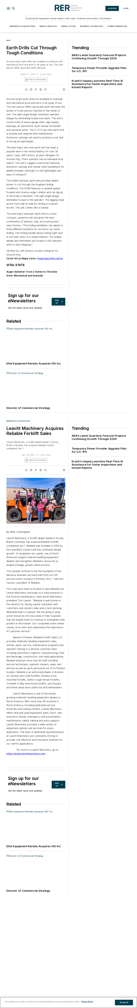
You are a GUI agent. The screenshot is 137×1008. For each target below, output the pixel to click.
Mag (8, 40)
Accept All (124, 1002)
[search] (14, 8)
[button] (8, 8)
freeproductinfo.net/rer (50, 258)
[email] (45, 89)
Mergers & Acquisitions (22, 26)
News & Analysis (48, 26)
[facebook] (26, 89)
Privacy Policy (87, 1002)
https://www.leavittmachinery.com (25, 753)
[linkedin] (31, 89)
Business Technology (91, 26)
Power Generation (117, 26)
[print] (64, 89)
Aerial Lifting (68, 26)
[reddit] (40, 89)
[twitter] (36, 89)
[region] (68, 1002)
